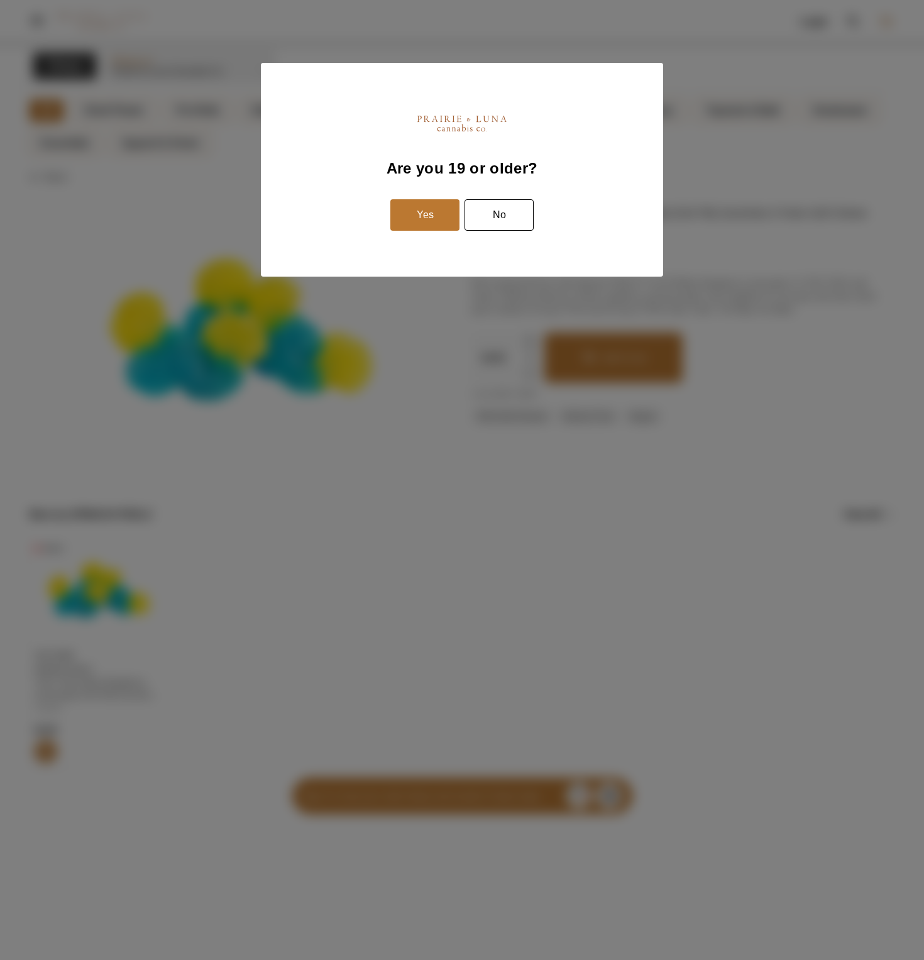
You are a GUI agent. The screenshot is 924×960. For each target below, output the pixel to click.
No (499, 214)
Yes (425, 214)
